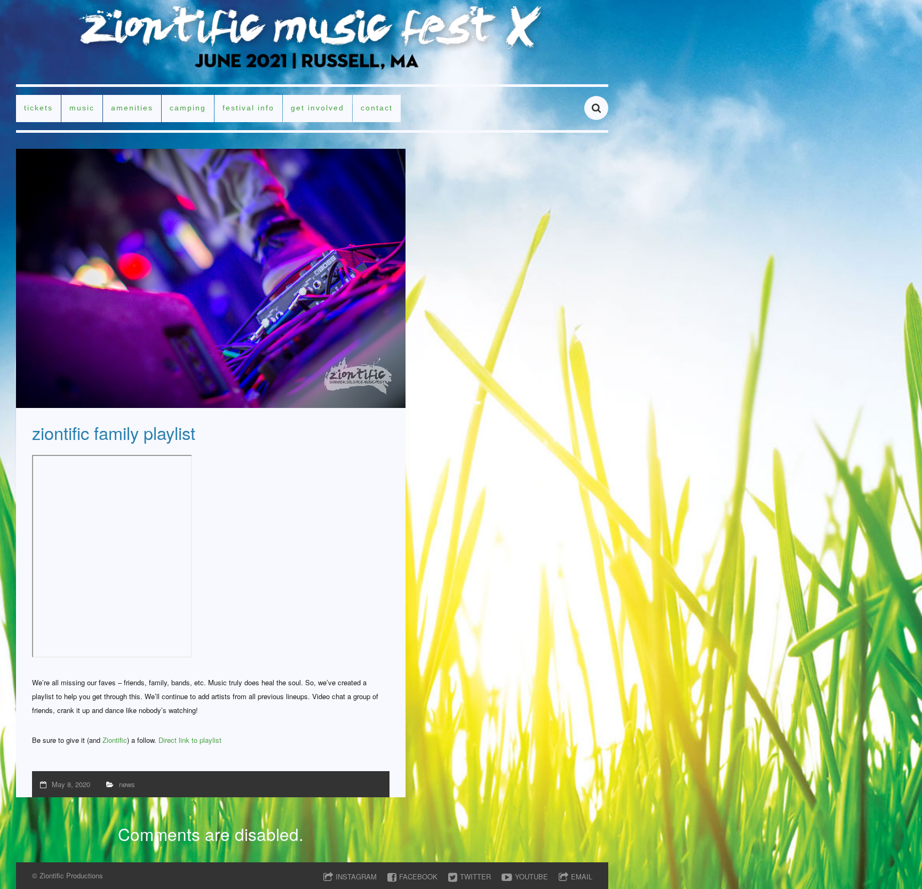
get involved (317, 108)
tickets (38, 108)
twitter (475, 876)
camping (188, 108)
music (81, 108)
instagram (356, 876)
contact (377, 108)
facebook (418, 876)
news (127, 784)
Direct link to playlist (189, 740)
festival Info (248, 108)
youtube (531, 876)
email (581, 876)
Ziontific (114, 740)
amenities (132, 108)
